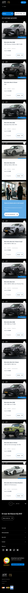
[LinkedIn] (10, 549)
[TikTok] (14, 549)
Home (5, 6)
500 (5, 84)
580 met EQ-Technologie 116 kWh (12, 444)
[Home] (6, 2)
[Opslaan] (24, 22)
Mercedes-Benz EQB (9, 42)
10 (16, 503)
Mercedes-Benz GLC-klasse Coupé (13, 241)
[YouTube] (17, 549)
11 (18, 503)
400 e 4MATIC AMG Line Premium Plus (14, 284)
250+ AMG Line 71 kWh (10, 324)
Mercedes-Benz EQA (9, 122)
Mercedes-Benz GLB (9, 163)
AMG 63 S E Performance (10, 485)
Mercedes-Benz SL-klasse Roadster (13, 483)
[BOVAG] (8, 587)
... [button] (15, 503)
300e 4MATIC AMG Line (10, 364)
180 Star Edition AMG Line (10, 165)
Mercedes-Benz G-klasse (10, 82)
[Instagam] (3, 549)
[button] (25, 503)
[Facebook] (6, 549)
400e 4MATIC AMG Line (10, 243)
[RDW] (3, 587)
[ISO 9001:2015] (11, 587)
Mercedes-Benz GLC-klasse (11, 362)
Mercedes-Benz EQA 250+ (10, 124)
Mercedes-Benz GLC (9, 282)
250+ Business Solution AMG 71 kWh (13, 44)
